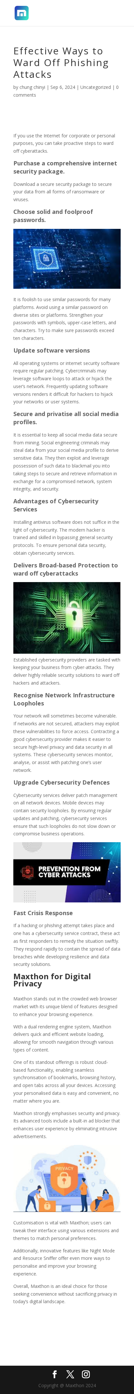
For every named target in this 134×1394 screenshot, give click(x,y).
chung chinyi (32, 87)
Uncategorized (95, 87)
